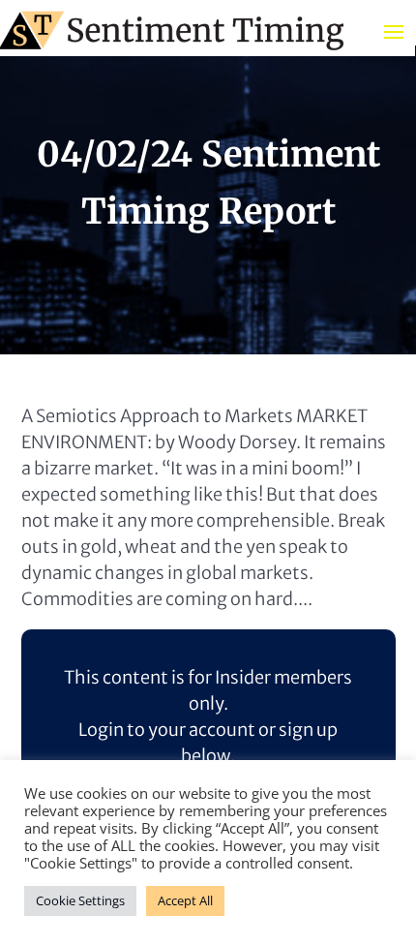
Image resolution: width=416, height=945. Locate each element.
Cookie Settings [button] (80, 900)
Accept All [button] (185, 900)
